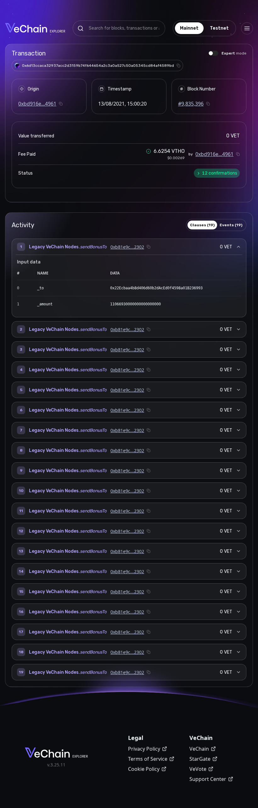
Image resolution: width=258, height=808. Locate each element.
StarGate (199, 758)
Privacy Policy (144, 748)
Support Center (207, 779)
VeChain (199, 748)
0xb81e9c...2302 (127, 247)
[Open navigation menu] (247, 28)
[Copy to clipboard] (178, 65)
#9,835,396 (191, 103)
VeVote (197, 768)
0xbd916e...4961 (37, 103)
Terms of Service (147, 758)
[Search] (80, 28)
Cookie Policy (144, 768)
